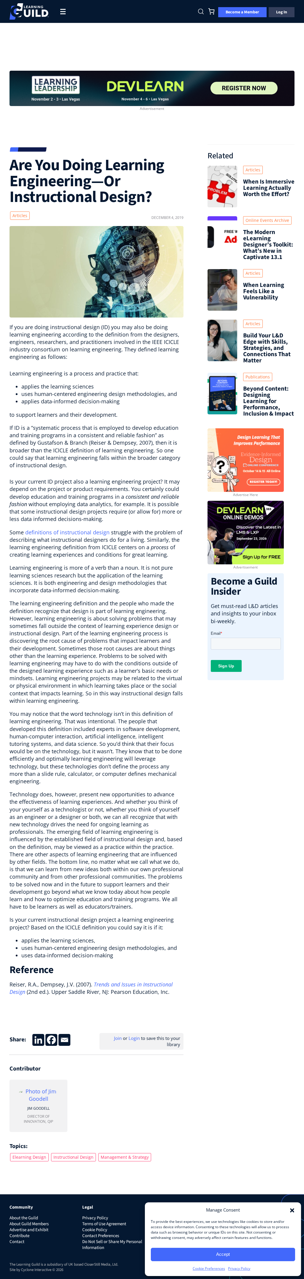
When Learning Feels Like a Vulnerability (263, 291)
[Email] (64, 1040)
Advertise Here (245, 494)
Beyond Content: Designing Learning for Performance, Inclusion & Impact (268, 401)
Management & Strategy (125, 1157)
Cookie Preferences (209, 1268)
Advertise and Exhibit (29, 1230)
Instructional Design (73, 1157)
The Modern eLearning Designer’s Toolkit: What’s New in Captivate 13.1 (268, 244)
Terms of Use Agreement (104, 1224)
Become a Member (242, 12)
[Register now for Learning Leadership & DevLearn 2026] (152, 87)
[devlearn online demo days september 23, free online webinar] (246, 532)
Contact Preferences (100, 1236)
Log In (281, 12)
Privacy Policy (239, 1268)
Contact (17, 1242)
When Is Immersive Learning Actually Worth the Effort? (268, 187)
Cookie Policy (94, 1230)
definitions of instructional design (67, 532)
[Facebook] (51, 1040)
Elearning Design (29, 1157)
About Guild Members (29, 1224)
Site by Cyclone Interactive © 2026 (36, 1269)
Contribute (19, 1236)
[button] (292, 1210)
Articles (19, 215)
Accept (223, 1254)
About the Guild (24, 1218)
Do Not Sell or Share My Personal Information (112, 1245)
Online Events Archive (267, 220)
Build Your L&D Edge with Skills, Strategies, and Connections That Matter (267, 348)
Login (134, 1038)
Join (118, 1038)
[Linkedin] (38, 1040)
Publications (258, 377)
